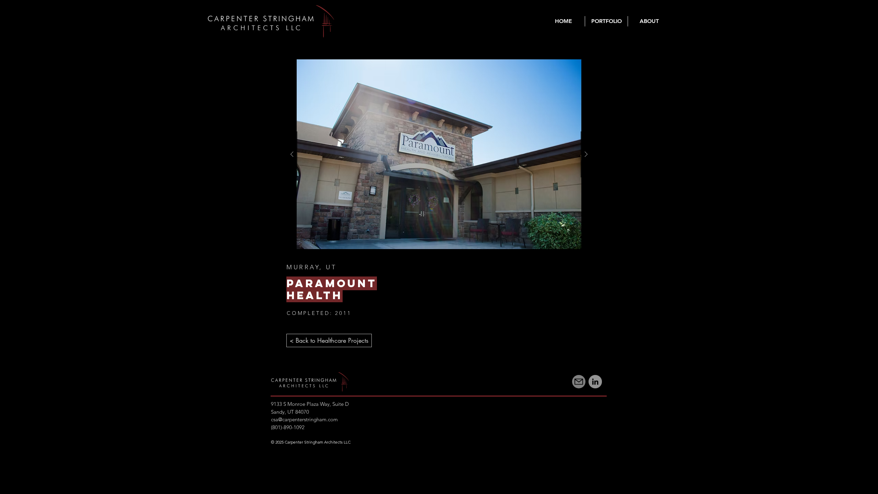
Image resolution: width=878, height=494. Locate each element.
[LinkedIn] (595, 381)
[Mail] (578, 381)
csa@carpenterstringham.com (304, 419)
